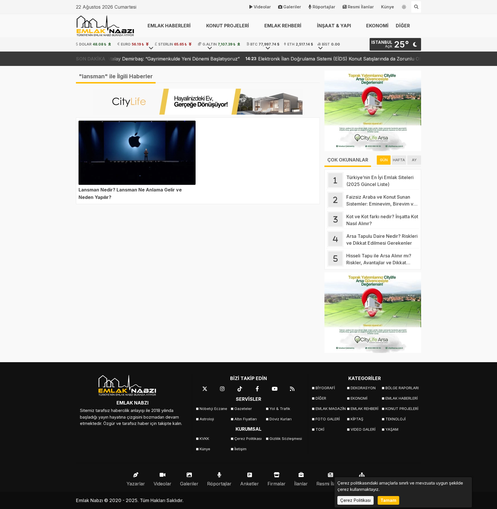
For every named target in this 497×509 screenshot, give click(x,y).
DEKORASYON (363, 388)
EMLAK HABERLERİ (401, 398)
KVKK (204, 438)
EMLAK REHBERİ (364, 409)
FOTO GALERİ (328, 419)
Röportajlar (324, 6)
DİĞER (321, 398)
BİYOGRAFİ (325, 388)
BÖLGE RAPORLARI (401, 388)
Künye (387, 6)
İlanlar (301, 484)
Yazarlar (136, 484)
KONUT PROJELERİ (401, 409)
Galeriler (292, 6)
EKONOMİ (377, 26)
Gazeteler (243, 409)
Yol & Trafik (279, 409)
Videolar (262, 6)
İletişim (240, 449)
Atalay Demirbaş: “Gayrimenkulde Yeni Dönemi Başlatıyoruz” (146, 59)
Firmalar (276, 484)
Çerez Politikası (248, 438)
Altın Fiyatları (245, 419)
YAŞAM (391, 429)
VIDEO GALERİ (363, 429)
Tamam (388, 500)
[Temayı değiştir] (404, 6)
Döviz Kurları (280, 419)
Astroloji (207, 419)
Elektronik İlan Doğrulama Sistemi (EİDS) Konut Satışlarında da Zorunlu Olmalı (316, 59)
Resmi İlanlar (361, 6)
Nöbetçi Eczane (213, 409)
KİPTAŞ (357, 419)
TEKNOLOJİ (395, 419)
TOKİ (320, 429)
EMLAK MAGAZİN (331, 409)
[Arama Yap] (416, 7)
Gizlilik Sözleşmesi (285, 438)
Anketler (249, 484)
